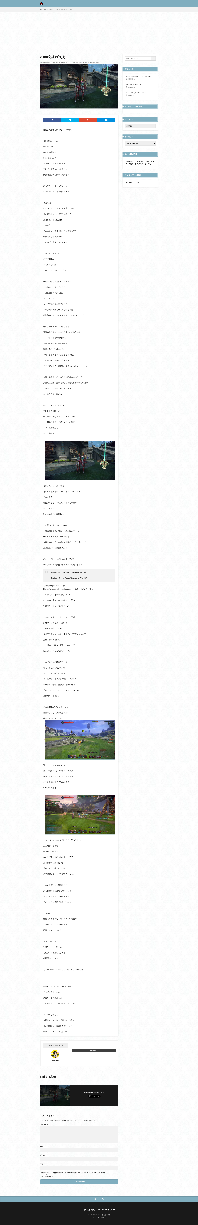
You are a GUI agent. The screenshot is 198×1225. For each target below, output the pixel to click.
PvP (67, 62)
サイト (42, 1164)
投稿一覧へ (93, 1050)
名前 (41, 1146)
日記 (80, 62)
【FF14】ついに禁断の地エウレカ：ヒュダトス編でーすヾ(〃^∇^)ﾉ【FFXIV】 (140, 162)
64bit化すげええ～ (66, 9)
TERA (51, 9)
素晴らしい (97, 62)
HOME (44, 9)
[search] (153, 58)
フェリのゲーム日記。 (133, 175)
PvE (57, 9)
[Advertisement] (99, 32)
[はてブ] (106, 120)
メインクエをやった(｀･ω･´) (136, 93)
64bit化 (87, 62)
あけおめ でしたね (133, 182)
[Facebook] (52, 120)
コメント (44, 1124)
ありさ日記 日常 (131, 154)
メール (42, 1155)
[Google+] (88, 120)
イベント (75, 62)
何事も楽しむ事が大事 (133, 84)
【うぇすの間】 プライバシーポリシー (99, 1210)
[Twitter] (70, 120)
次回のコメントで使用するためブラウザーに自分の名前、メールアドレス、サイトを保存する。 (75, 1172)
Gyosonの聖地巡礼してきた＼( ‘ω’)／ (138, 76)
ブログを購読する (46, 1176)
